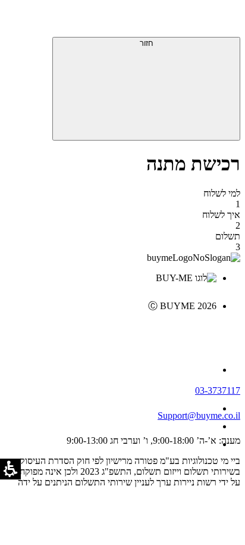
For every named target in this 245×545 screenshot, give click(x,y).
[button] (224, 21)
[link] (110, 331)
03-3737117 (217, 390)
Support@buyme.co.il (199, 415)
